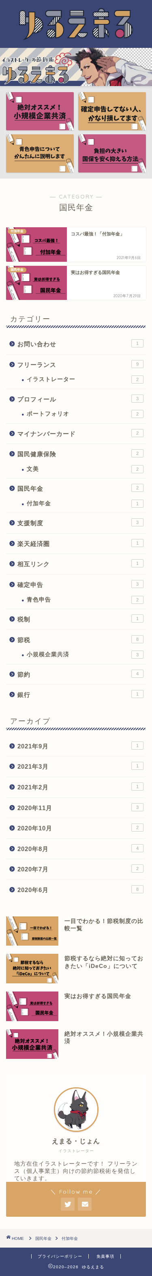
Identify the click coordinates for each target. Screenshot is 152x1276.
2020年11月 (78, 807)
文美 (83, 469)
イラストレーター (83, 379)
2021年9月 (78, 746)
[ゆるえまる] (76, 37)
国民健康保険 (78, 453)
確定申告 (78, 584)
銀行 (78, 694)
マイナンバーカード (78, 433)
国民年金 (78, 488)
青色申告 (83, 600)
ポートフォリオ (83, 414)
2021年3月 (78, 766)
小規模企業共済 (83, 654)
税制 (78, 619)
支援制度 (78, 522)
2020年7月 (78, 869)
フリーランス (78, 364)
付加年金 (83, 503)
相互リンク (78, 563)
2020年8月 (78, 848)
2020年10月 (78, 828)
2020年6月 (78, 889)
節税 (78, 639)
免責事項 (105, 1256)
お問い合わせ (78, 344)
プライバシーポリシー (60, 1256)
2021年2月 (78, 787)
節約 (78, 674)
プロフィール (78, 399)
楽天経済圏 (78, 543)
